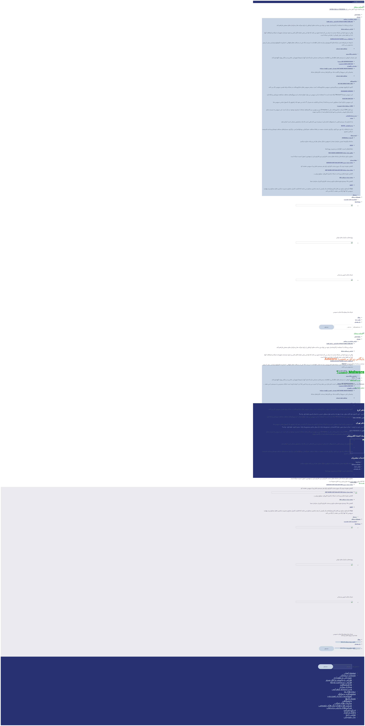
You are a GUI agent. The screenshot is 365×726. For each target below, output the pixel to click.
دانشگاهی (347, 700)
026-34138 (333, 9)
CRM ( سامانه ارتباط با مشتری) (345, 106)
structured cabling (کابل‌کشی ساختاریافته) (340, 21)
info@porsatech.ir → (358, 2)
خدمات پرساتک (356, 464)
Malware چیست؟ (350, 372)
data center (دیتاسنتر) (346, 64)
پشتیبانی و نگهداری (352, 66)
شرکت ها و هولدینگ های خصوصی (335, 705)
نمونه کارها (358, 202)
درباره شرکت (350, 710)
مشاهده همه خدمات (341, 48)
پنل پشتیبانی (358, 322)
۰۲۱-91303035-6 (342, 9)
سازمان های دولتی (343, 703)
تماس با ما (357, 466)
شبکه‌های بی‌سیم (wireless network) (341, 39)
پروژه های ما (350, 691)
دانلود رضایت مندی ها (347, 648)
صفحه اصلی (350, 673)
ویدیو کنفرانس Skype (347, 125)
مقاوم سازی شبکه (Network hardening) (340, 152)
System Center (347, 98)
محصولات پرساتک (356, 197)
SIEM (351, 145)
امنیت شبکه (354, 135)
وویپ (351, 118)
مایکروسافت (353, 81)
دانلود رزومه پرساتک (348, 642)
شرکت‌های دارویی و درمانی (339, 707)
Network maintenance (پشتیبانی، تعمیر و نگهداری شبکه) (336, 68)
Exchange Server (347, 91)
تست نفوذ (353, 380)
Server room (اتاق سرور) (345, 61)
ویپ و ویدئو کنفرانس (351, 115)
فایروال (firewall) (347, 137)
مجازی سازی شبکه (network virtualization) (339, 170)
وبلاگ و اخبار (350, 712)
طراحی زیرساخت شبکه (347, 29)
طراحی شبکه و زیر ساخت (350, 19)
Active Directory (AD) (345, 83)
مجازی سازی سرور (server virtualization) (339, 162)
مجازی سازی (353, 160)
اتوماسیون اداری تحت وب (350, 199)
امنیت (358, 380)
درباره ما (358, 462)
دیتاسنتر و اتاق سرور (351, 54)
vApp (351, 185)
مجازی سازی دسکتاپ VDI (346, 177)
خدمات (358, 17)
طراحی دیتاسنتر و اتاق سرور (339, 680)
